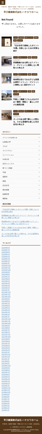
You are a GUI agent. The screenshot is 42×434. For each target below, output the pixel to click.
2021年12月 (6, 354)
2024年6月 (6, 306)
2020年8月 (6, 370)
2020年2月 (6, 383)
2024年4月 (6, 310)
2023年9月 (6, 326)
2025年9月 (6, 272)
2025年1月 (6, 290)
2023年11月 (6, 321)
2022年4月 (6, 348)
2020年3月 (6, 381)
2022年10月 (6, 337)
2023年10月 (6, 323)
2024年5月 (6, 308)
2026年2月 (6, 261)
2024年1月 (6, 317)
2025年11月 (6, 268)
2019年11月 (6, 390)
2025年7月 (6, 277)
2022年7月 (6, 343)
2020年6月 (6, 375)
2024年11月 (6, 294)
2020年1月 (6, 386)
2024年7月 (6, 303)
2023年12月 (6, 319)
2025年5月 (6, 281)
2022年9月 (6, 339)
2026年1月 (6, 263)
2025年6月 (6, 279)
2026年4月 (6, 257)
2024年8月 (6, 301)
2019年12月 (6, 388)
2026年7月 (6, 250)
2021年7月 (5, 359)
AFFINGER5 (27, 431)
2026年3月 (6, 259)
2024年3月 (6, 312)
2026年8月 (6, 248)
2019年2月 (6, 408)
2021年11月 (6, 357)
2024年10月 (6, 297)
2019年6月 (6, 401)
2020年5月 (6, 377)
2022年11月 (6, 334)
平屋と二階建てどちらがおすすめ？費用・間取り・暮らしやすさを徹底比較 (26, 102)
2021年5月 (6, 363)
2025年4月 (6, 283)
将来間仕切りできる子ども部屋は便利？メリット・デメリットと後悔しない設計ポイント (26, 82)
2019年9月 (6, 395)
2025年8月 (6, 274)
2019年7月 (5, 399)
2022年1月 (6, 352)
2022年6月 (6, 346)
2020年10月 (6, 366)
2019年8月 (6, 397)
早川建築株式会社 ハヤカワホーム (21, 12)
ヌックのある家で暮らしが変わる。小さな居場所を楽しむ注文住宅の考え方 (26, 121)
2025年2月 (6, 288)
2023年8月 (6, 328)
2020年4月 (6, 379)
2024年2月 (6, 314)
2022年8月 (6, 341)
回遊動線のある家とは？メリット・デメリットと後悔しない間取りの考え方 (26, 65)
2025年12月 (6, 265)
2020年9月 (6, 368)
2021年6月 (6, 361)
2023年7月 (6, 330)
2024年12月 (6, 292)
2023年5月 (6, 332)
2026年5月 (6, 254)
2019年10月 (6, 392)
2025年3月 (6, 286)
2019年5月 (6, 403)
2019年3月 (6, 406)
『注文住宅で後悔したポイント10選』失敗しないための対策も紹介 (26, 48)
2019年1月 (5, 410)
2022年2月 (6, 350)
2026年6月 (6, 252)
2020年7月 (6, 372)
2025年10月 (6, 270)
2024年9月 (6, 299)
